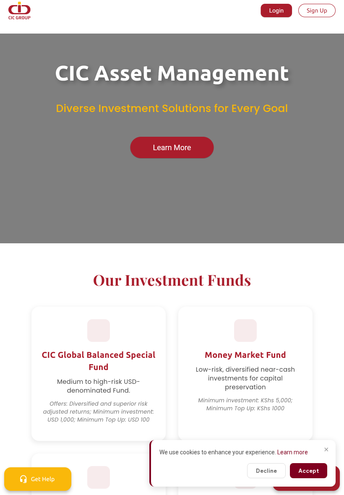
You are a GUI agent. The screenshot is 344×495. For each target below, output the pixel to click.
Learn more (292, 452)
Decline (266, 470)
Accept (308, 470)
